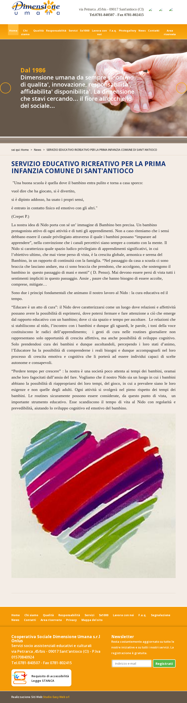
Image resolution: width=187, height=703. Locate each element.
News (142, 30)
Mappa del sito (92, 620)
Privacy (71, 620)
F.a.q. (113, 30)
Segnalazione (160, 615)
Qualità (38, 30)
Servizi (73, 30)
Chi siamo (25, 32)
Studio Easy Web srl (56, 697)
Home (13, 30)
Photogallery (127, 30)
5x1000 (85, 30)
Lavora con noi (99, 32)
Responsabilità (56, 30)
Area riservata (170, 32)
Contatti (154, 30)
